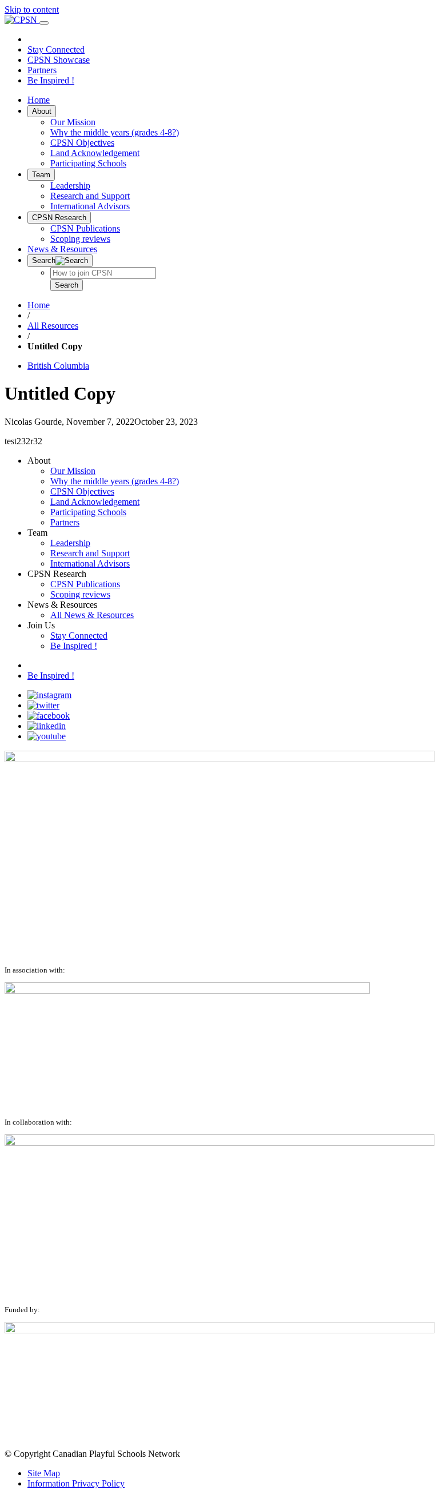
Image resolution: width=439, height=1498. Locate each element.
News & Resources (62, 249)
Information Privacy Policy (76, 1483)
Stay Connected (56, 49)
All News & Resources (92, 615)
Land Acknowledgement (94, 153)
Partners (42, 70)
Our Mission (72, 122)
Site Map (43, 1473)
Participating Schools (88, 163)
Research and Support (90, 196)
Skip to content (32, 9)
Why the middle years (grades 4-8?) (114, 132)
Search (66, 285)
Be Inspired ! (50, 80)
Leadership (70, 185)
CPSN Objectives (82, 143)
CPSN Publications (85, 228)
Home (38, 100)
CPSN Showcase (58, 60)
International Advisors (90, 206)
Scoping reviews (80, 239)
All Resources (52, 325)
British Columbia (58, 365)
